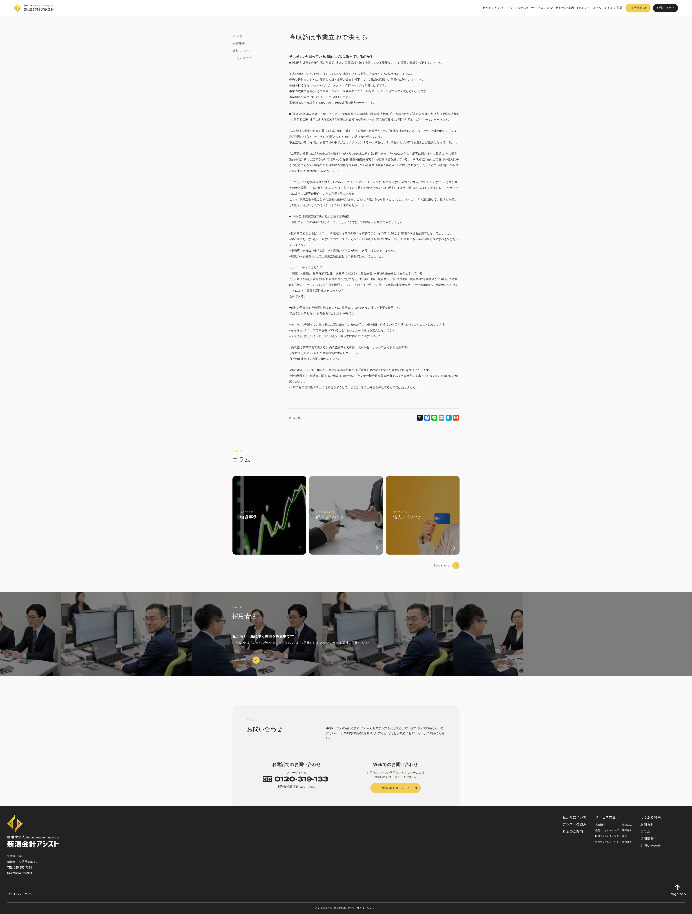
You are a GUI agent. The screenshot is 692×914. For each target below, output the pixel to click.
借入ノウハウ (242, 58)
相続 (624, 836)
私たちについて (493, 7)
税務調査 (627, 842)
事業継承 (627, 830)
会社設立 (627, 824)
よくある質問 (613, 7)
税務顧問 (600, 824)
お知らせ (583, 7)
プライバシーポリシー (21, 893)
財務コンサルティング (607, 836)
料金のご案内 (565, 7)
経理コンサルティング (607, 830)
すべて (237, 36)
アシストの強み (517, 7)
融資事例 (238, 43)
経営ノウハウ (242, 51)
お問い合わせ (665, 7)
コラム (596, 7)
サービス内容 (540, 7)
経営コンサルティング (607, 842)
